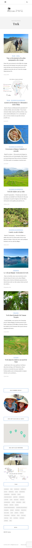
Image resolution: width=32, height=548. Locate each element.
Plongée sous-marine (21, 507)
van (11, 518)
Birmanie (11, 491)
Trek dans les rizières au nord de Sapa (16, 361)
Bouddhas (22, 491)
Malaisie (16, 312)
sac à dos (6, 512)
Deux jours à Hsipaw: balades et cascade (16, 150)
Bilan (13, 55)
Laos (11, 499)
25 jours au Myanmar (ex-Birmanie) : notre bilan (16, 104)
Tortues (13, 515)
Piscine (11, 504)
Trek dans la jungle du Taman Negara (16, 316)
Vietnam (16, 357)
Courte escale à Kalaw (16, 232)
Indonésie (16, 270)
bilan (5, 491)
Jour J (18, 55)
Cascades (13, 494)
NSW (24, 502)
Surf (12, 512)
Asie (11, 489)
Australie (23, 489)
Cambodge (6, 494)
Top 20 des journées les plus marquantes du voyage (16, 59)
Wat (10, 520)
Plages (16, 504)
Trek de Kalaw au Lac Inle (16, 192)
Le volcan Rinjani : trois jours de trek (16, 273)
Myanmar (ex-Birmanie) (18, 100)
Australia (16, 489)
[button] (16, 43)
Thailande (6, 515)
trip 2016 (23, 515)
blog (16, 491)
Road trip (23, 510)
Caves (19, 494)
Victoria (16, 518)
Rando (11, 510)
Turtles (6, 518)
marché (22, 499)
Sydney (16, 512)
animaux (6, 489)
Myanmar (18, 502)
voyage (6, 520)
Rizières (17, 510)
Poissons (6, 510)
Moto (13, 502)
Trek (18, 515)
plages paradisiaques (9, 507)
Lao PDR (6, 499)
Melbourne (7, 502)
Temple (21, 512)
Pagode (6, 504)
